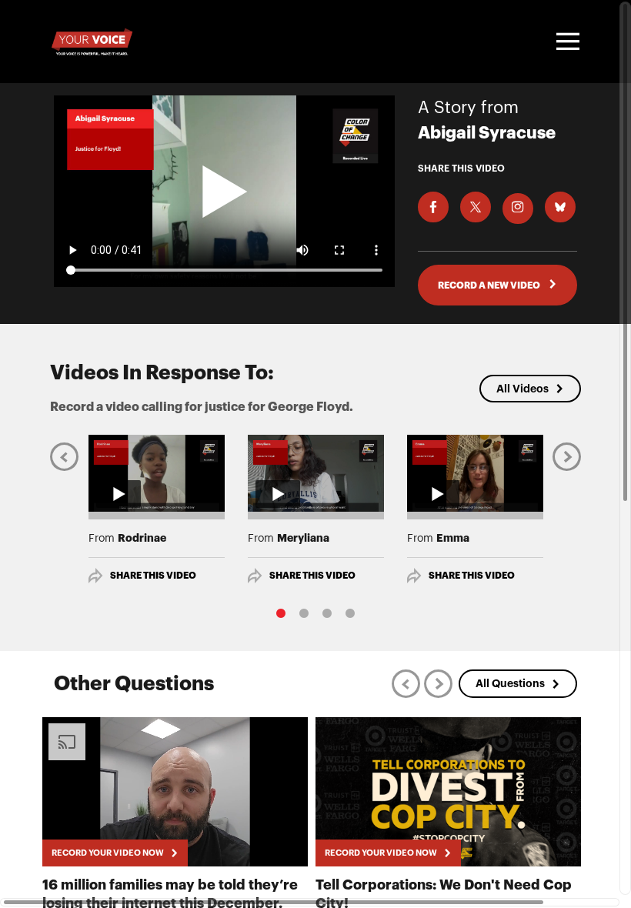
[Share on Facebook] (433, 207)
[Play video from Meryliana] (316, 473)
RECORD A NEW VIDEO (490, 285)
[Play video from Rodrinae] (156, 473)
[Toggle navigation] (565, 41)
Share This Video (153, 575)
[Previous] (64, 456)
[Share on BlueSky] (560, 207)
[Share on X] (475, 207)
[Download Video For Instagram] (517, 208)
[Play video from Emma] (475, 473)
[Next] (567, 456)
